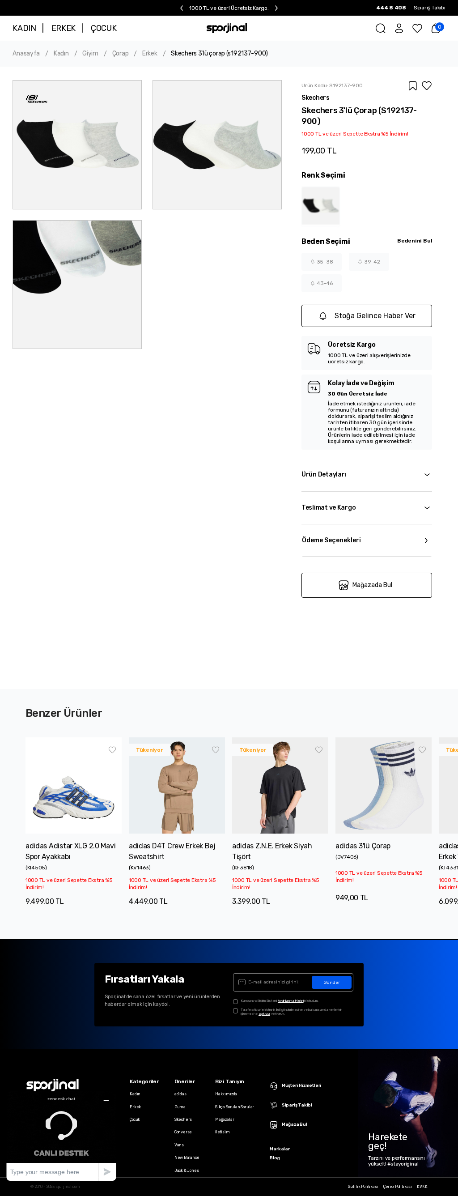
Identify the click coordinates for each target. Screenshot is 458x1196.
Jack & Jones (186, 1170)
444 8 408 (391, 7)
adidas (180, 1094)
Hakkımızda (226, 1094)
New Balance (186, 1157)
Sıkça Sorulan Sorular (234, 1107)
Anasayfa (26, 53)
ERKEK (63, 28)
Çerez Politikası (397, 1187)
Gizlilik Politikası (363, 1187)
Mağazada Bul (372, 585)
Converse (183, 1132)
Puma (180, 1107)
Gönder (331, 982)
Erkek (149, 53)
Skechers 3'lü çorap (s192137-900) (219, 53)
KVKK (422, 1187)
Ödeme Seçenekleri (331, 540)
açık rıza (264, 1014)
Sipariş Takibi (429, 7)
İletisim (222, 1132)
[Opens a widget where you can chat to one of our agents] (61, 1136)
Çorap (120, 53)
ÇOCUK (103, 28)
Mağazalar (224, 1119)
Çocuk (135, 1119)
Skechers (183, 1119)
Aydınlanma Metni (291, 1001)
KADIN (24, 28)
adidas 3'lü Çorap (362, 846)
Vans (179, 1145)
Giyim (90, 53)
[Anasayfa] (227, 28)
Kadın (61, 53)
